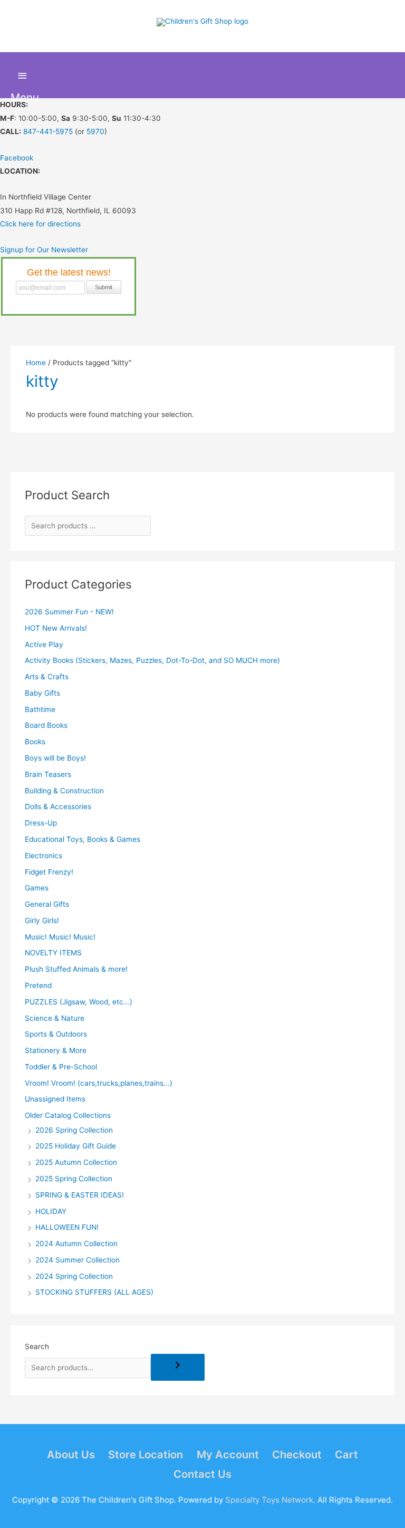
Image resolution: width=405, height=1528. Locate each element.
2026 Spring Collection (74, 1130)
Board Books (46, 725)
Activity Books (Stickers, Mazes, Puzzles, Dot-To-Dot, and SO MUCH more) (152, 660)
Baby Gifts (42, 693)
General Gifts (47, 904)
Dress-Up (41, 823)
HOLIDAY (50, 1211)
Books (35, 741)
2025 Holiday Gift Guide (75, 1146)
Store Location (145, 1454)
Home (36, 362)
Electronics (43, 855)
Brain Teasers (48, 774)
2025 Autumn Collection (76, 1162)
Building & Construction (64, 790)
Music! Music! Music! (60, 937)
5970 (95, 131)
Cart (346, 1454)
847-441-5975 (48, 131)
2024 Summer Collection (77, 1260)
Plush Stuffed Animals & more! (76, 969)
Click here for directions (40, 224)
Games (37, 888)
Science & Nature (54, 1018)
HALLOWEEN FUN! (67, 1227)
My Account (228, 1454)
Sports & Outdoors (56, 1034)
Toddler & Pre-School (61, 1066)
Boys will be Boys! (55, 758)
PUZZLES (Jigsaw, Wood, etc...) (78, 1002)
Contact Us (202, 1474)
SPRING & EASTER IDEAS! (79, 1195)
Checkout (297, 1454)
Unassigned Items (55, 1099)
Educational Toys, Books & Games (82, 839)
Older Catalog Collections (68, 1115)
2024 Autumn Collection (76, 1243)
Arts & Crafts (47, 676)
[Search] (178, 1367)
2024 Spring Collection (74, 1276)
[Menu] (22, 75)
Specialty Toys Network (269, 1500)
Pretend (38, 985)
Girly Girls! (42, 920)
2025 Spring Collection (73, 1178)
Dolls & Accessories (58, 806)
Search (37, 1346)
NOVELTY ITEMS (53, 952)
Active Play (44, 644)
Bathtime (40, 709)
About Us (71, 1454)
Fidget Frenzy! (49, 872)
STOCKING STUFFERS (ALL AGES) (94, 1292)
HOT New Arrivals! (56, 628)
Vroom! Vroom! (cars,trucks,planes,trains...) (98, 1083)
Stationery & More (55, 1050)
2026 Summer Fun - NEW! (69, 612)
